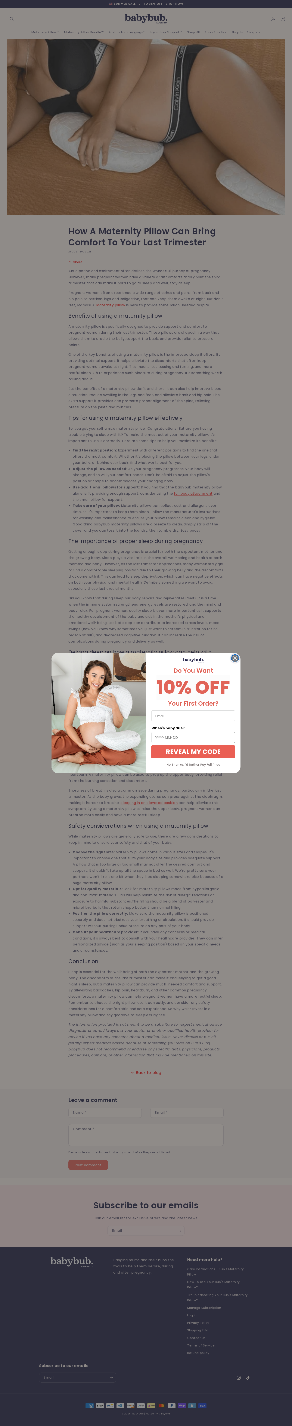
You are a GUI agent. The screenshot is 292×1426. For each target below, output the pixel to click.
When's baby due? (168, 728)
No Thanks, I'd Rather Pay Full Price (193, 764)
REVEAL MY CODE (193, 751)
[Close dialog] (235, 658)
